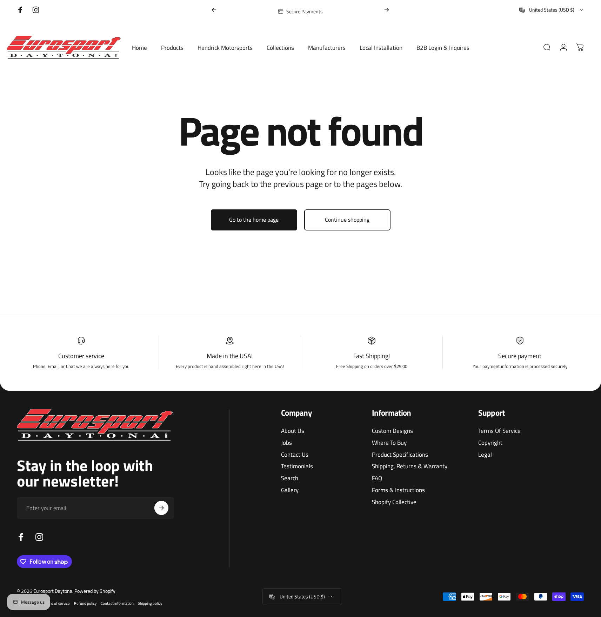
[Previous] (214, 10)
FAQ (377, 478)
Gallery (290, 490)
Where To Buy (389, 443)
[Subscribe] (161, 508)
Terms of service (56, 603)
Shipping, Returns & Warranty (409, 466)
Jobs (286, 443)
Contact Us (294, 454)
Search (289, 478)
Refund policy (85, 603)
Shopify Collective (394, 502)
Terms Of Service (499, 431)
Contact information (117, 603)
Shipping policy (150, 603)
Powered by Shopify (94, 591)
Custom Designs (392, 431)
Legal (485, 454)
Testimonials (297, 466)
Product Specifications (400, 454)
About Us (292, 431)
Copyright (490, 443)
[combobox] (551, 10)
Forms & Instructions (398, 490)
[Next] (386, 10)
